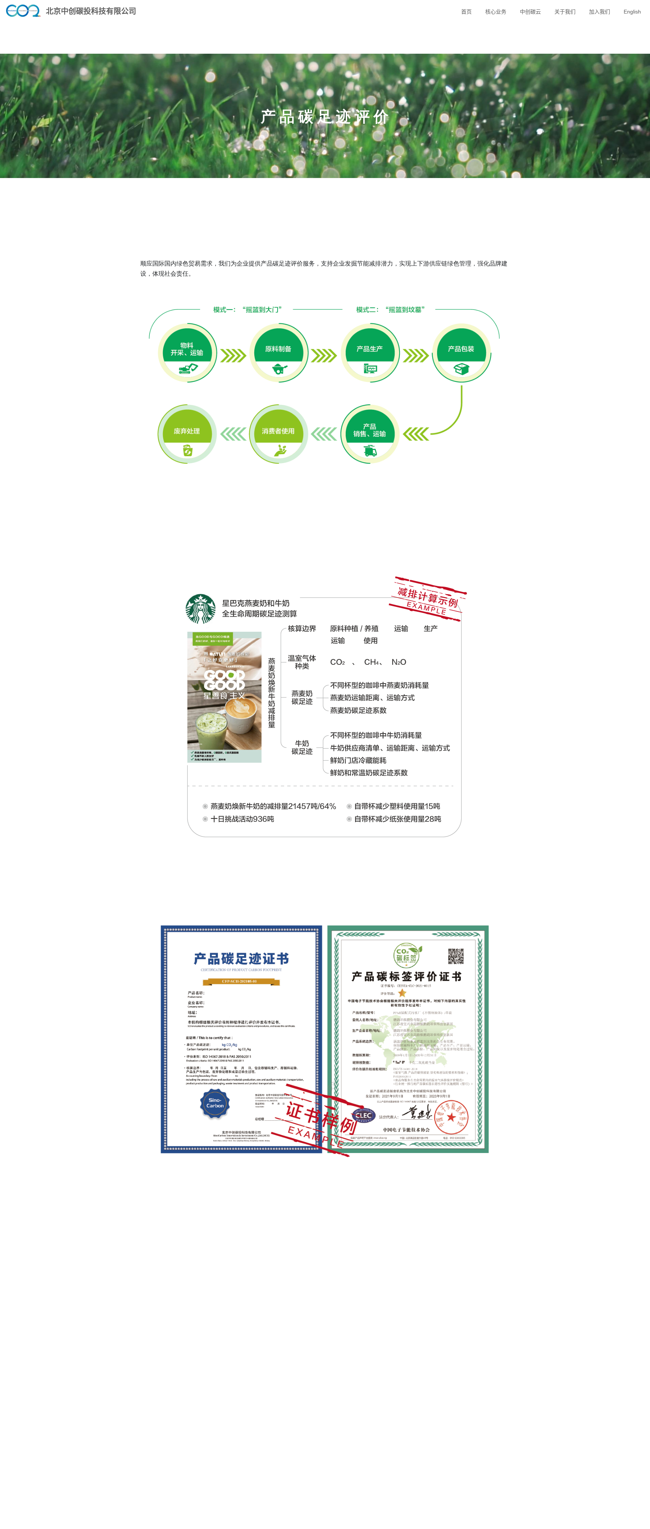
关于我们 (565, 12)
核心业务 (495, 12)
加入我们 (599, 12)
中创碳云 (530, 12)
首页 (466, 12)
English (632, 12)
